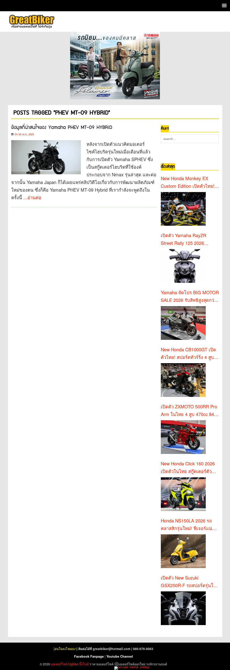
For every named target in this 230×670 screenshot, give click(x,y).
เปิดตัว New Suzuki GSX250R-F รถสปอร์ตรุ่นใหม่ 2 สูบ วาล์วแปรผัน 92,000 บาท (190, 581)
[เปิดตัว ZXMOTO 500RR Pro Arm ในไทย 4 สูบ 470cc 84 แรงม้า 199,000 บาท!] (183, 437)
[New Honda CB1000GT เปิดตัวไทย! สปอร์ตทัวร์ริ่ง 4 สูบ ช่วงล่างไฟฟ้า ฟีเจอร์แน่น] (183, 380)
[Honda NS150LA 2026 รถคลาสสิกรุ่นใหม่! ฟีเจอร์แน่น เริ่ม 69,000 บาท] (183, 551)
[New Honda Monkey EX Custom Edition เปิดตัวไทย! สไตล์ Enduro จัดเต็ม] (183, 209)
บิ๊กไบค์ (84, 664)
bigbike (73, 664)
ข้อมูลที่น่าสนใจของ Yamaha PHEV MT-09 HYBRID (61, 127)
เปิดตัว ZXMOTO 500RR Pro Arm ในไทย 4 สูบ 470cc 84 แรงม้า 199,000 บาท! (189, 410)
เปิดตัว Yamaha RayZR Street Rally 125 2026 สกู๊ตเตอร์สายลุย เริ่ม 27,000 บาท (188, 239)
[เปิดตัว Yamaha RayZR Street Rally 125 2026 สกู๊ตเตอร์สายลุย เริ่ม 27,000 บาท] (183, 266)
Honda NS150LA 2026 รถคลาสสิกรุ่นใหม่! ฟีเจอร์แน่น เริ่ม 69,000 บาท (188, 524)
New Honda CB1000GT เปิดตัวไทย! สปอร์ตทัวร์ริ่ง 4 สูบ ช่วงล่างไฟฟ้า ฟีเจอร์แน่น (188, 353)
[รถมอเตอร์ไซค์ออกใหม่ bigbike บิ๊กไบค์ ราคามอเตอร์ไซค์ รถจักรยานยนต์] (31, 22)
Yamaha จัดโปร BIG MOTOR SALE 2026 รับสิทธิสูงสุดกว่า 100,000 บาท (190, 296)
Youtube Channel (119, 656)
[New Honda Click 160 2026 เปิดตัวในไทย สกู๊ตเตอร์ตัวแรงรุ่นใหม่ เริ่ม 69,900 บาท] (183, 494)
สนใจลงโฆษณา (66, 648)
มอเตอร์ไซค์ (59, 664)
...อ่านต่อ (32, 197)
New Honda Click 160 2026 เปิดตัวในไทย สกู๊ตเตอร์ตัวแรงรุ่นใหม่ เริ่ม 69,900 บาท (188, 467)
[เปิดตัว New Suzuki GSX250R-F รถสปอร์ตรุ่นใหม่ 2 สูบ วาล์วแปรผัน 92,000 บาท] (183, 608)
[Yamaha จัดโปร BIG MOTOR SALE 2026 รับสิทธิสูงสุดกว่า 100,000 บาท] (183, 323)
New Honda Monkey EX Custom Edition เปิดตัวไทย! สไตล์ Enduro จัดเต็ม (188, 182)
